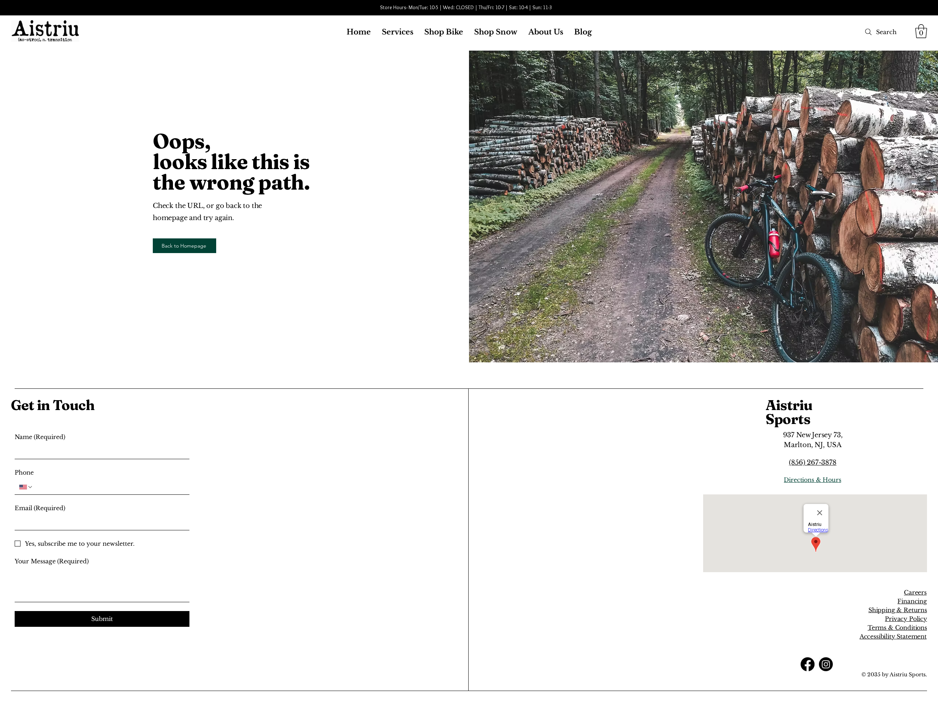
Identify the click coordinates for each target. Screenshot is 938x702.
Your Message (52, 561)
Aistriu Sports (789, 412)
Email (40, 508)
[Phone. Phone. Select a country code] (26, 487)
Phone (24, 472)
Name (40, 436)
